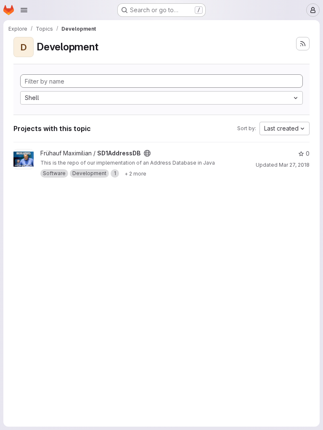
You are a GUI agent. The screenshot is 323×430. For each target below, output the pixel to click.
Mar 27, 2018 (294, 165)
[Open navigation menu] (24, 10)
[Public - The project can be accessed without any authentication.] (147, 153)
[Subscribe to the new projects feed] (303, 43)
